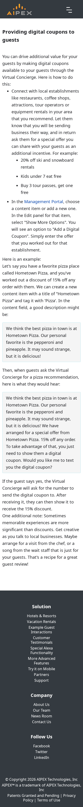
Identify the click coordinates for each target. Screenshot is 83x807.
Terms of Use (48, 800)
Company (41, 695)
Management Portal (43, 201)
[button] (69, 9)
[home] (19, 9)
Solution (41, 606)
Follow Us (41, 736)
